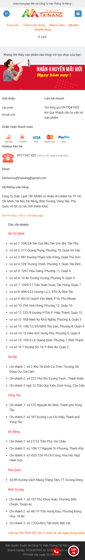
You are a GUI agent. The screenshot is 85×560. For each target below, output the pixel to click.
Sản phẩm (7, 107)
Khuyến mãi (8, 114)
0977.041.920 (26, 155)
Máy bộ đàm (57, 25)
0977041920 (70, 107)
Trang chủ (12, 25)
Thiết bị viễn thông (34, 25)
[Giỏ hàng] (78, 13)
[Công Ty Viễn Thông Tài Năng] (42, 13)
